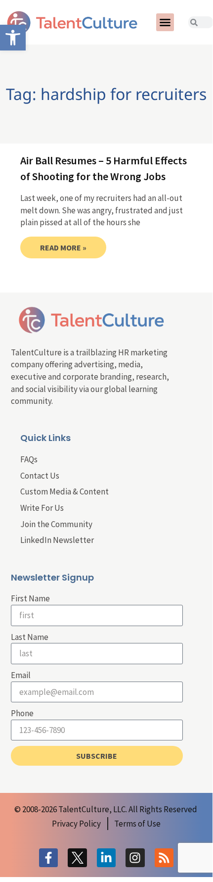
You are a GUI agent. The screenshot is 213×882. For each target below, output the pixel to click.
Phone (22, 713)
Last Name (29, 637)
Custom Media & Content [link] (64, 491)
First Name (30, 598)
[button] (165, 22)
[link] (13, 37)
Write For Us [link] (42, 507)
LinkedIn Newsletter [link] (57, 540)
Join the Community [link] (56, 524)
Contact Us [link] (39, 475)
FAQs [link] (29, 459)
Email (21, 675)
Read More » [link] (63, 247)
